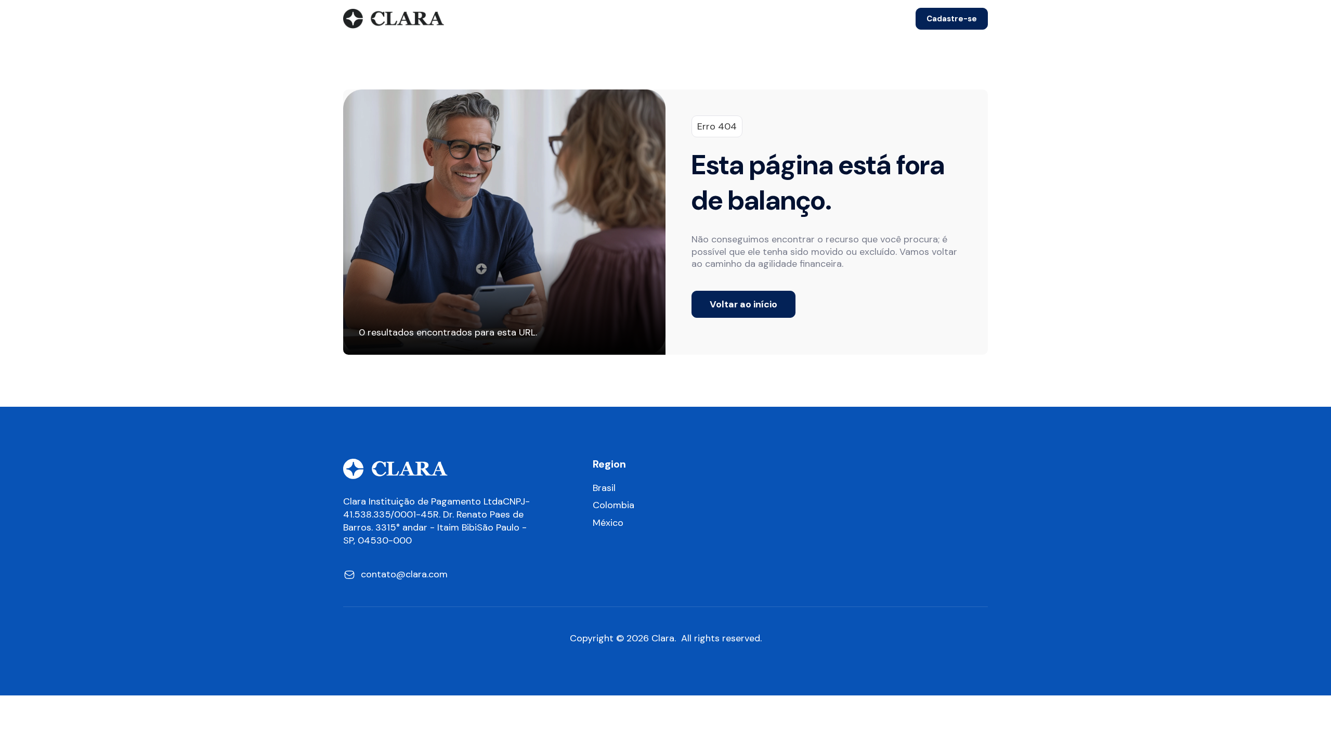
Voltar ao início (743, 304)
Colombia (613, 505)
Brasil (604, 488)
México (608, 523)
